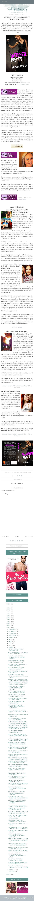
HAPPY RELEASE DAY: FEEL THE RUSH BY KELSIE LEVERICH (18, 844)
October (12, 633)
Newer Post (5, 536)
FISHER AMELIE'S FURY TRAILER (18, 725)
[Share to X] (12, 475)
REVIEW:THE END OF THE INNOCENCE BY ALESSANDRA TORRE (18, 676)
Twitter (30, 197)
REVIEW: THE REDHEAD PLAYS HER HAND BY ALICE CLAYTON (18, 680)
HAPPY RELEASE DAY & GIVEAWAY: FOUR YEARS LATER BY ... (16, 835)
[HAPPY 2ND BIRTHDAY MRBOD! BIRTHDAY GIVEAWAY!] (11, 887)
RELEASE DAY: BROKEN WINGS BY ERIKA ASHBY (17, 699)
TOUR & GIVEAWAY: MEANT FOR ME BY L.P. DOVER (17, 863)
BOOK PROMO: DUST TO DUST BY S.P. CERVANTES (17, 719)
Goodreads (28, 264)
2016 (9, 623)
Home (17, 536)
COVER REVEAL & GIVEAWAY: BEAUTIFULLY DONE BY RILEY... (17, 770)
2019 (9, 617)
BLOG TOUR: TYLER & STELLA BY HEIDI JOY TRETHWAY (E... (18, 812)
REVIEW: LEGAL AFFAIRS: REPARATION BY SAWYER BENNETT (16, 657)
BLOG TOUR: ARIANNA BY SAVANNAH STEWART (15, 859)
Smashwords (21, 264)
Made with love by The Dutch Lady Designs (20, 898)
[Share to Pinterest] (17, 475)
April (11, 645)
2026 (9, 604)
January (12, 871)
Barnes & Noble (13, 264)
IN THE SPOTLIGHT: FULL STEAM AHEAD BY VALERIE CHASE (18, 740)
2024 (9, 607)
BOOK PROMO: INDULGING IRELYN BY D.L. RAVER (16, 661)
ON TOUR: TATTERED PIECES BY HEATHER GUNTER (18, 784)
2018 (9, 619)
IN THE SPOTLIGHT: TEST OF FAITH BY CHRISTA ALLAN (16, 692)
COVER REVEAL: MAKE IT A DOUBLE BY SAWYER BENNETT (16, 688)
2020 (9, 615)
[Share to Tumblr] (19, 475)
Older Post (29, 536)
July (10, 639)
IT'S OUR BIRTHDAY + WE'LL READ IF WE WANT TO (16, 695)
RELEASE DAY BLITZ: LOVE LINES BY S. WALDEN (16, 668)
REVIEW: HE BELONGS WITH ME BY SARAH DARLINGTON (17, 762)
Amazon (5, 264)
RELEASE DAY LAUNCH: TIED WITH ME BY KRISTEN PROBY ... (17, 736)
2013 (9, 874)
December (12, 629)
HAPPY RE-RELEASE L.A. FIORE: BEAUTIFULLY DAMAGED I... (18, 683)
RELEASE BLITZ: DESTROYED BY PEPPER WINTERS (18, 765)
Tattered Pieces (25, 472)
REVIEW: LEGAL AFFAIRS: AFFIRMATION (15, 649)
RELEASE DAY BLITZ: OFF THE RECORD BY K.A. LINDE (17, 777)
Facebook (19, 197)
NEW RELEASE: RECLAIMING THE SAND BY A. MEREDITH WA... (17, 744)
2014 (9, 627)
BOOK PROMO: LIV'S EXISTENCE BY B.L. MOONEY (18, 653)
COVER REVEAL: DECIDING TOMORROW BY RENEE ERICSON (16, 793)
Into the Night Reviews (23, 84)
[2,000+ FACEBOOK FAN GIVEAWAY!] (22, 887)
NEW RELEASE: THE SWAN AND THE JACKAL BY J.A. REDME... (18, 828)
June (10, 641)
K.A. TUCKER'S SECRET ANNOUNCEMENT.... (15, 731)
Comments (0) (17, 479)
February (12, 869)
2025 (9, 606)
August (11, 637)
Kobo (25, 386)
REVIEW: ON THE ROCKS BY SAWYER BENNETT (16, 809)
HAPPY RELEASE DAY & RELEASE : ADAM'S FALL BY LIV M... (17, 856)
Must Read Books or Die (13, 897)
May (10, 643)
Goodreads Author (21, 199)
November (12, 631)
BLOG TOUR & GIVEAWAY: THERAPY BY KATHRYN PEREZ (18, 866)
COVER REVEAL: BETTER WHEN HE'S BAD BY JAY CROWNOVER (17, 817)
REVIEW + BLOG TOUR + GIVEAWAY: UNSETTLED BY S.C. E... (17, 788)
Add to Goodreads (17, 327)
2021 (9, 613)
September (13, 635)
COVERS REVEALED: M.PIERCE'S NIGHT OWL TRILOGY (18, 848)
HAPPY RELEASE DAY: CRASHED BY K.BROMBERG (18, 851)
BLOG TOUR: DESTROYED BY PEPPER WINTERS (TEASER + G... (17, 711)
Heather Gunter (13, 472)
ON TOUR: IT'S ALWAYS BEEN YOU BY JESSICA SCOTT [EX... (18, 805)
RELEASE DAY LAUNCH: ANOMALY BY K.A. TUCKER (17, 821)
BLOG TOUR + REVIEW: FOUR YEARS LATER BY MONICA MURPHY (17, 801)
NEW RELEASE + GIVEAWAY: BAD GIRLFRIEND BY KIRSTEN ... (18, 728)
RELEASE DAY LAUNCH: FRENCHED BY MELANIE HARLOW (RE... (16, 707)
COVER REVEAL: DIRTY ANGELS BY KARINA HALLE (18, 751)
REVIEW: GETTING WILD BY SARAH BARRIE (16, 702)
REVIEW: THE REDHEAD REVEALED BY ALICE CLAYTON (18, 797)
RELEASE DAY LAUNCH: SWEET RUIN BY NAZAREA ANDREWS (17, 758)
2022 (9, 611)
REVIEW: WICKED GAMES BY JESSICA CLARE (16, 781)
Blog (25, 197)
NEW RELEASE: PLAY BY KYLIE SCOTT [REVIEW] (17, 665)
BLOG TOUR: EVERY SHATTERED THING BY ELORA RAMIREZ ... (18, 748)
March (11, 647)
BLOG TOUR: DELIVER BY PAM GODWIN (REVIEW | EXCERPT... (18, 722)
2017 (9, 621)
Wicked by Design (25, 82)
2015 (9, 625)
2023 (9, 610)
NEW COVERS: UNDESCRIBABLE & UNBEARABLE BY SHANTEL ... (18, 840)
